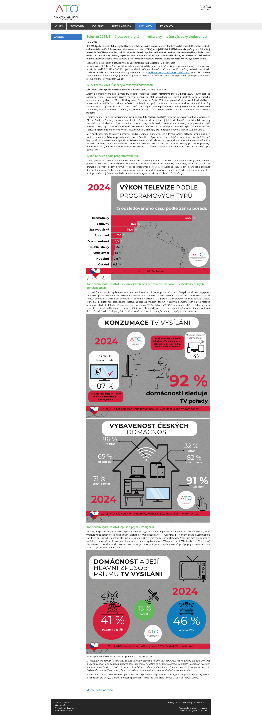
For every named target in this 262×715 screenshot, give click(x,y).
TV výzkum (77, 26)
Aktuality (145, 26)
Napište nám (61, 705)
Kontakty (166, 26)
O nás (59, 26)
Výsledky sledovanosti (65, 708)
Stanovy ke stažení (63, 710)
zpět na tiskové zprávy (102, 689)
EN (208, 7)
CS (202, 7)
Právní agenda (121, 26)
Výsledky (98, 26)
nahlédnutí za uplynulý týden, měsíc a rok (169, 72)
